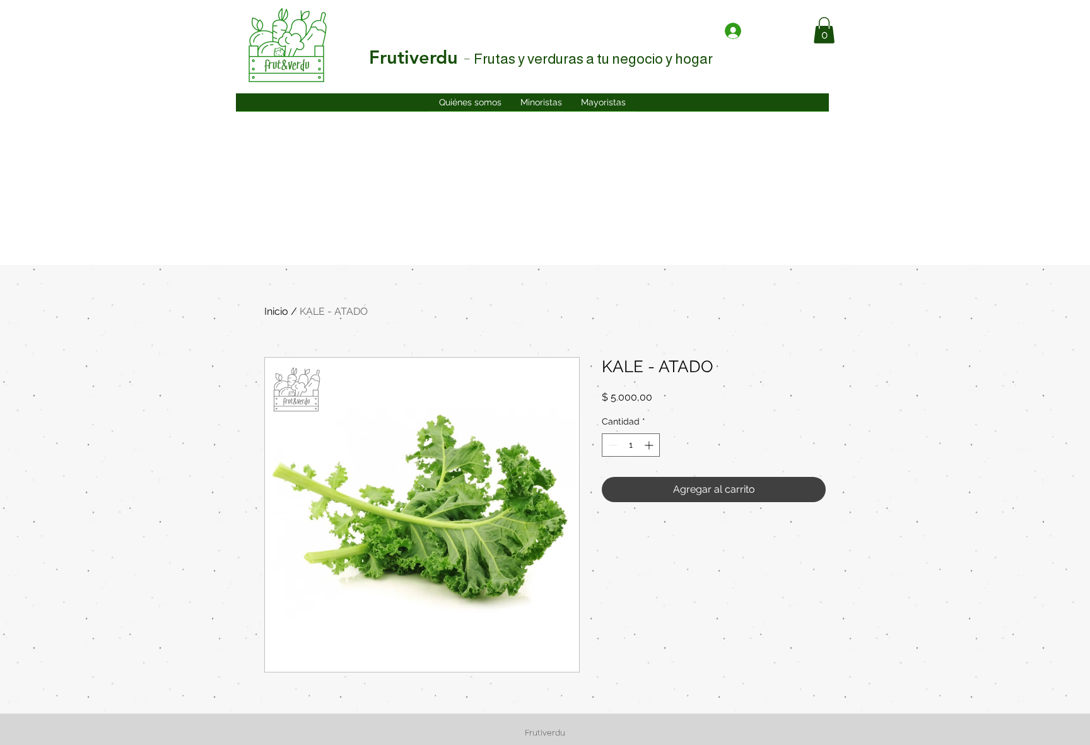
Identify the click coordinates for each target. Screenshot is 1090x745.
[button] (824, 30)
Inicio (276, 311)
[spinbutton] (630, 445)
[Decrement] (611, 445)
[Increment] (650, 445)
